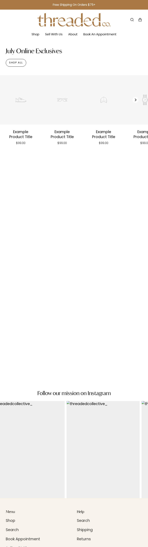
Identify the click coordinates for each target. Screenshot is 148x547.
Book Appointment (23, 539)
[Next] (135, 100)
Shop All (16, 62)
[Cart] (140, 20)
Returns (84, 539)
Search (12, 529)
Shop (10, 520)
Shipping (85, 529)
